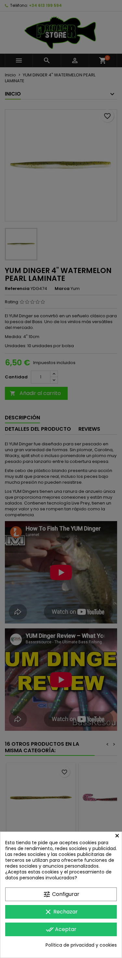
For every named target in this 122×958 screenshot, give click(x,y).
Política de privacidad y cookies (81, 945)
